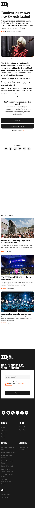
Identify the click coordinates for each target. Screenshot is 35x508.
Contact (22, 427)
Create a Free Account (17, 126)
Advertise (22, 430)
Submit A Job (6, 497)
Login (3, 437)
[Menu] (31, 4)
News (3, 428)
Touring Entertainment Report (6, 482)
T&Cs (28, 506)
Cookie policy (23, 506)
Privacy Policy (17, 506)
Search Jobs (5, 494)
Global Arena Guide (8, 453)
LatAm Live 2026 (7, 466)
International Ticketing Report (7, 470)
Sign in (23, 130)
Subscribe (17, 120)
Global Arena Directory (23, 448)
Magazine (4, 431)
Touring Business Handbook (7, 475)
